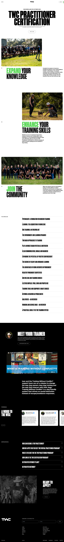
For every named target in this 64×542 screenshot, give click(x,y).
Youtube (56, 540)
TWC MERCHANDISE (46, 530)
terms (44, 534)
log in (23, 540)
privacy (44, 533)
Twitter (61, 540)
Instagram (45, 540)
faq (22, 533)
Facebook (51, 540)
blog (23, 534)
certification (45, 529)
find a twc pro (46, 528)
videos (23, 528)
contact (23, 530)
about (23, 529)
